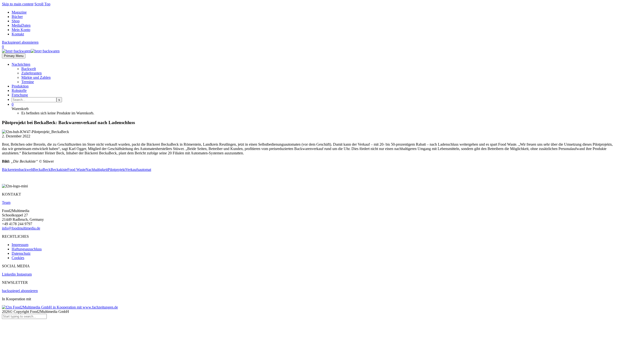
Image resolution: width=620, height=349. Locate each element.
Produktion (20, 86)
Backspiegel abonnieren (20, 42)
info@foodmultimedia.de (21, 228)
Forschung (20, 95)
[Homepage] (31, 51)
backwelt (26, 169)
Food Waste (76, 169)
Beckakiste (59, 169)
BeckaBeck (42, 169)
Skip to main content (17, 4)
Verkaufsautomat (138, 169)
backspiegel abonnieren (20, 291)
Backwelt (28, 69)
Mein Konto (21, 30)
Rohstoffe (19, 90)
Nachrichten (21, 64)
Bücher (17, 17)
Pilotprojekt (116, 169)
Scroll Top (42, 4)
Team (6, 202)
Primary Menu (13, 56)
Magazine (19, 12)
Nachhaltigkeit (96, 169)
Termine (27, 82)
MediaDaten (21, 25)
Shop (16, 21)
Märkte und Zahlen (36, 77)
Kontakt (18, 34)
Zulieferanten (31, 73)
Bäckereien (10, 169)
